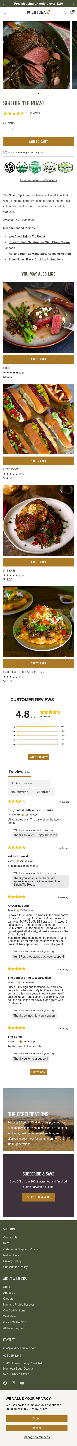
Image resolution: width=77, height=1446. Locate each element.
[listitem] (38, 4)
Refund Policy (12, 1255)
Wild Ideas (10, 1316)
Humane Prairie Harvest (18, 1304)
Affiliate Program (13, 1328)
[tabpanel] (38, 929)
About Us (9, 1292)
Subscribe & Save (38, 1197)
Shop (6, 1286)
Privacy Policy (38, 1408)
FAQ (6, 1243)
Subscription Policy (15, 1267)
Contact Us (10, 1237)
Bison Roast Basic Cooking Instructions (36, 259)
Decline (37, 1427)
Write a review (39, 756)
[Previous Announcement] (3, 4)
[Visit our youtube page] (22, 1383)
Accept (36, 1418)
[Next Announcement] (74, 4)
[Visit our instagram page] (13, 1383)
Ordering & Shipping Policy (20, 1249)
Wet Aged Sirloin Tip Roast (27, 236)
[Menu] (5, 12)
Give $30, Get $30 (14, 1322)
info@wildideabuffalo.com (19, 1348)
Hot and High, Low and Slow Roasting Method (40, 253)
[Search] (65, 12)
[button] (38, 93)
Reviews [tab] (19, 772)
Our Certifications (14, 1310)
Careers (8, 1298)
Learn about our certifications (38, 180)
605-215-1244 (12, 1355)
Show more (38, 1072)
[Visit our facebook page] (5, 1383)
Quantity (9, 123)
